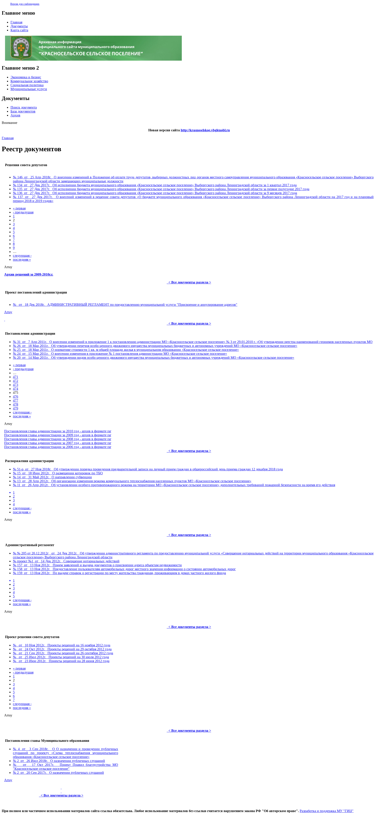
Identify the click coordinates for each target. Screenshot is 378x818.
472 (15, 381)
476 (15, 396)
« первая (19, 208)
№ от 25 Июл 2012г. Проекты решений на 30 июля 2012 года (61, 657)
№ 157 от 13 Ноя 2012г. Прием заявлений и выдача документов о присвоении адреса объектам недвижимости (97, 565)
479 (15, 408)
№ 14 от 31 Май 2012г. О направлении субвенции (52, 477)
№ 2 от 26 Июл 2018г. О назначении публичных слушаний (59, 761)
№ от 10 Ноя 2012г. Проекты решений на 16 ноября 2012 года (61, 645)
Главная (8, 138)
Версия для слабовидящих (24, 3)
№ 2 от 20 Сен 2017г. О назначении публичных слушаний (58, 772)
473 (15, 385)
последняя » (22, 259)
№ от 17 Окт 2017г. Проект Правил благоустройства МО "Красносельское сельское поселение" (65, 767)
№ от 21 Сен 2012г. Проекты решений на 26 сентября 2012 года (63, 653)
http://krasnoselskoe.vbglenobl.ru (205, 130)
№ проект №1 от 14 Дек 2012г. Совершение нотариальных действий (66, 561)
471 (15, 377)
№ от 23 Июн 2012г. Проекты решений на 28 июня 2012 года (61, 661)
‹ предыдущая (23, 212)
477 (15, 400)
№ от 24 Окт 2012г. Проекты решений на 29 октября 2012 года (62, 649)
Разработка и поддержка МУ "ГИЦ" (327, 811)
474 (15, 389)
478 (15, 404)
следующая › (22, 255)
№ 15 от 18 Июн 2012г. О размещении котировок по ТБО (58, 473)
